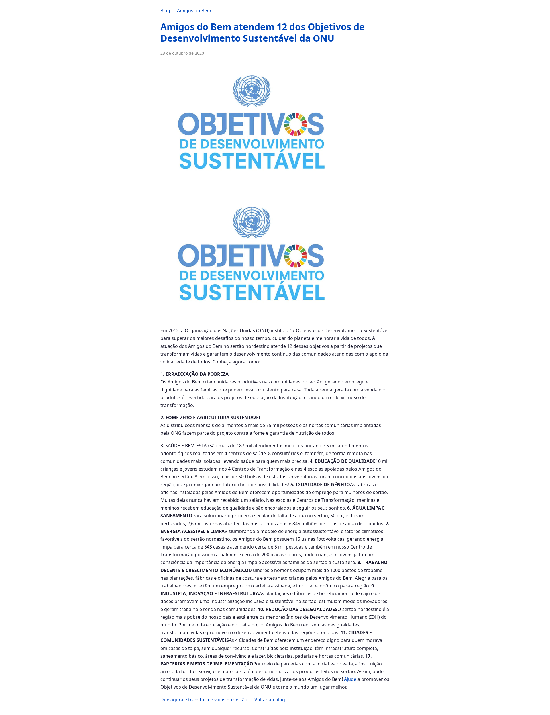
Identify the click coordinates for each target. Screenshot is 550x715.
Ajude (350, 679)
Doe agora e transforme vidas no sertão (203, 699)
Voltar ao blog (269, 699)
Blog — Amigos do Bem (185, 10)
